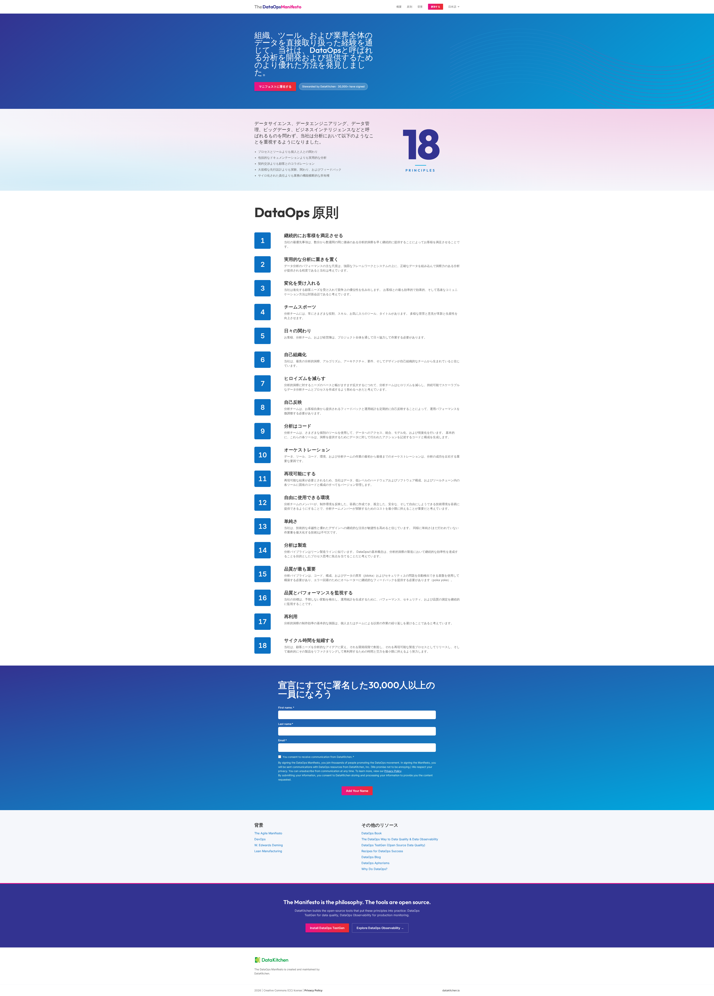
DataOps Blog (371, 857)
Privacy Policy (392, 771)
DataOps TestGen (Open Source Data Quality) (393, 845)
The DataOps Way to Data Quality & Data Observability (399, 839)
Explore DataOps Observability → (380, 928)
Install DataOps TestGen (327, 928)
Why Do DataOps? (374, 869)
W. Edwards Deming (268, 845)
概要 (399, 6)
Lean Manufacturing (268, 851)
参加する (435, 6)
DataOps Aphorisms (375, 863)
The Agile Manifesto (268, 833)
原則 (409, 6)
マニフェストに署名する (275, 86)
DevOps (260, 839)
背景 (420, 6)
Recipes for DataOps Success (382, 851)
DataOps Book (371, 833)
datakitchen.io (451, 990)
